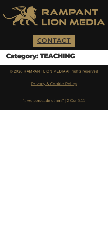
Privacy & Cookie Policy (54, 83)
